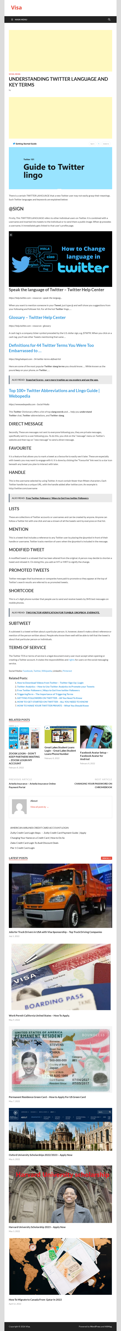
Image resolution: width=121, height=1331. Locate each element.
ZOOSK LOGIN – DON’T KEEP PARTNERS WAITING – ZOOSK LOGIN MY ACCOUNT (24, 758)
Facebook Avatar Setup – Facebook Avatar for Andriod (94, 756)
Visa (16, 7)
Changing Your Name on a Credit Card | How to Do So (37, 837)
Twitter (37, 670)
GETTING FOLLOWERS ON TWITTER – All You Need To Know (49, 698)
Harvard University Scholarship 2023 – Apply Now (37, 1227)
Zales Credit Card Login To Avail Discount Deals (34, 842)
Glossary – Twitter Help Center (37, 317)
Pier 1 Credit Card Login (22, 847)
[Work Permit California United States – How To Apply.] (60, 976)
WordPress (95, 1326)
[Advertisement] (60, 51)
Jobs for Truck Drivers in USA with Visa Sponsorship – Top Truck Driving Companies (55, 932)
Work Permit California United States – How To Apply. (39, 1015)
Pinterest (67, 670)
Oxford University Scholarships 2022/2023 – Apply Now (40, 1154)
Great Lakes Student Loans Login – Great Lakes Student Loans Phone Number (60, 750)
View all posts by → (39, 806)
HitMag (108, 1326)
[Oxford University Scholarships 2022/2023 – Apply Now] (60, 1128)
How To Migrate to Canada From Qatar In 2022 (35, 1299)
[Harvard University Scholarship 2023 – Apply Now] (60, 1194)
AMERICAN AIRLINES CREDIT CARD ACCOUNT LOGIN (39, 827)
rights (71, 659)
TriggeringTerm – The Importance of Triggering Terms (45, 694)
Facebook (28, 670)
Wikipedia (47, 670)
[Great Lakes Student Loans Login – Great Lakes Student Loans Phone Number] (61, 735)
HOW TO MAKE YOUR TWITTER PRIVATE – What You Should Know (53, 705)
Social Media (14, 74)
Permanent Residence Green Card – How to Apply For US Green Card (47, 1097)
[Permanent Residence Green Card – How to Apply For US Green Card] (60, 1059)
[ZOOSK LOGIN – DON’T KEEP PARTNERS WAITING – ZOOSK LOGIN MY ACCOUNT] (25, 738)
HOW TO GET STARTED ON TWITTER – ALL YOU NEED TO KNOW (52, 701)
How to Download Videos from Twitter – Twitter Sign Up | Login (50, 682)
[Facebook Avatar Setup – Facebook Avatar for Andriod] (96, 737)
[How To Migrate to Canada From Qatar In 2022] (60, 1266)
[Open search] (109, 19)
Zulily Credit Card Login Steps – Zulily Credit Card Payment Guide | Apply (48, 832)
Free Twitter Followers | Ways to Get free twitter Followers (48, 690)
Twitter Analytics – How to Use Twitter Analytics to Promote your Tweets (55, 686)
